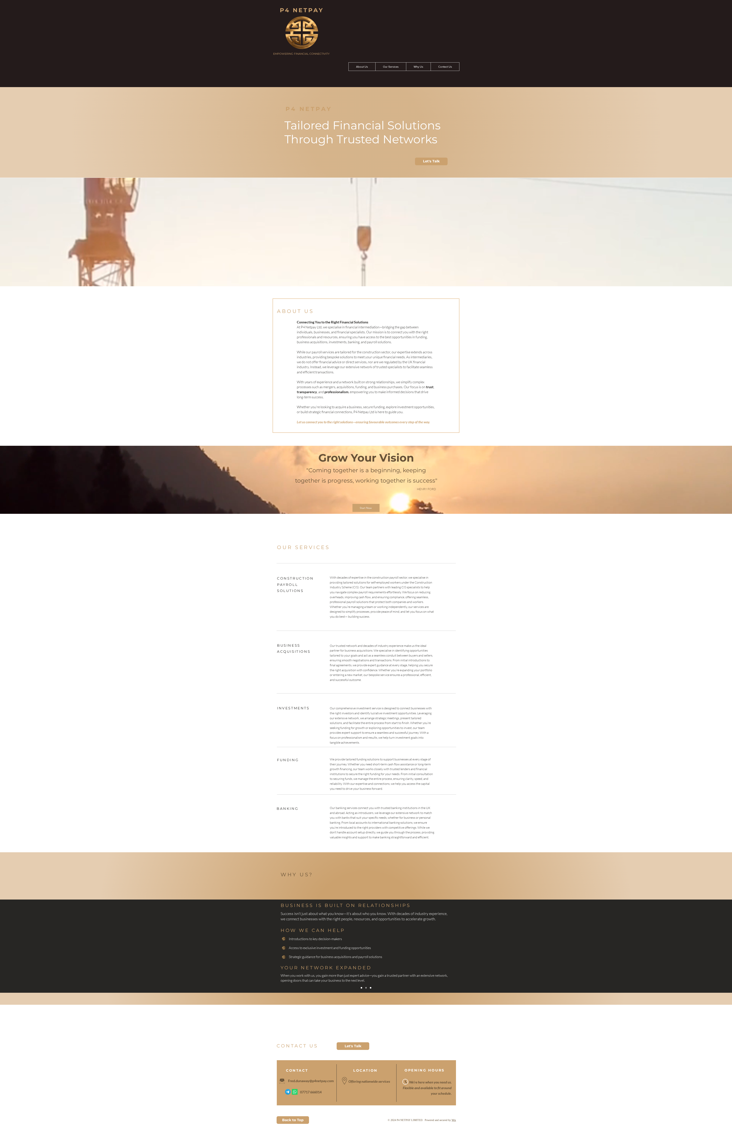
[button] (431, 161)
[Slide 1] (361, 988)
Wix (454, 1120)
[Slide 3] (370, 988)
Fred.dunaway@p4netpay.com (311, 1081)
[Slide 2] (366, 988)
